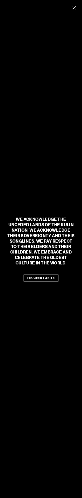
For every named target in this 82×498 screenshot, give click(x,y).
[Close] (74, 8)
